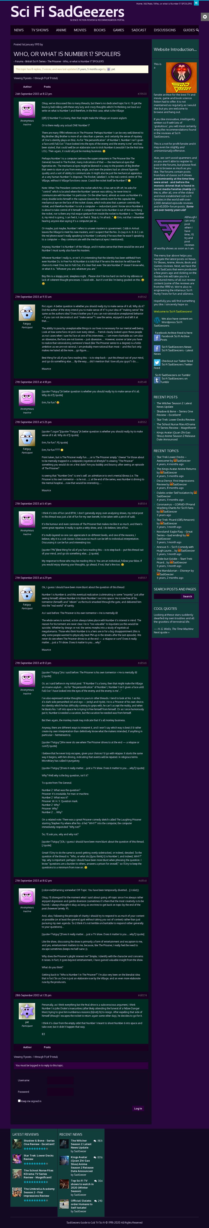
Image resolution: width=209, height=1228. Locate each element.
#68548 (142, 382)
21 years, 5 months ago (90, 69)
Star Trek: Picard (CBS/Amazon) (176, 519)
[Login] (196, 3)
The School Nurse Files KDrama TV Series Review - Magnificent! (38, 1174)
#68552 (142, 422)
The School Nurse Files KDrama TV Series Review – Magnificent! (176, 426)
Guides (189, 30)
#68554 (142, 503)
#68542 (142, 296)
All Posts (148, 3)
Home (139, 3)
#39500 (142, 93)
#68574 (142, 995)
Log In (138, 1108)
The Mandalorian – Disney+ (173, 570)
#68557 (142, 577)
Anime (61, 30)
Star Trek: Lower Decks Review (176, 419)
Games (118, 30)
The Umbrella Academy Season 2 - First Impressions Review (39, 1192)
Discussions (165, 30)
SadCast (139, 30)
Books (100, 30)
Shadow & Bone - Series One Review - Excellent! (39, 1142)
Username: (24, 1080)
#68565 (142, 663)
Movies (80, 30)
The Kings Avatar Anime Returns (176, 468)
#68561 (143, 880)
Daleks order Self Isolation (173, 492)
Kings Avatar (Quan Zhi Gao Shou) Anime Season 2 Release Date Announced (176, 436)
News (19, 30)
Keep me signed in (31, 1101)
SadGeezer (80, 1151)
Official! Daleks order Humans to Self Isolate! (81, 1204)
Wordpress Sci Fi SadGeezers (168, 323)
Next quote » (161, 632)
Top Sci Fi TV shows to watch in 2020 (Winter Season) (82, 1186)
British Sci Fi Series (35, 61)
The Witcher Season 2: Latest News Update (81, 1144)
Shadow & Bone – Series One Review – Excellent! (175, 413)
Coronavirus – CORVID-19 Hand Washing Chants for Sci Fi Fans (176, 506)
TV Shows (40, 30)
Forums (19, 61)
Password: (24, 1091)
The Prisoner (54, 61)
